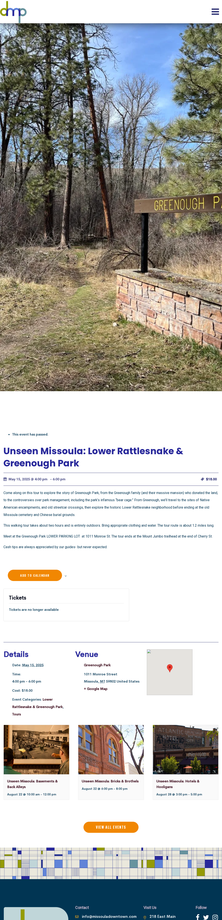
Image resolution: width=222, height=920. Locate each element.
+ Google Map (96, 688)
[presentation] (36, 749)
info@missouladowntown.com (109, 916)
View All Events (111, 827)
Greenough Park (97, 665)
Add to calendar (35, 575)
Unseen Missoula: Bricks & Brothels (110, 781)
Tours (16, 714)
